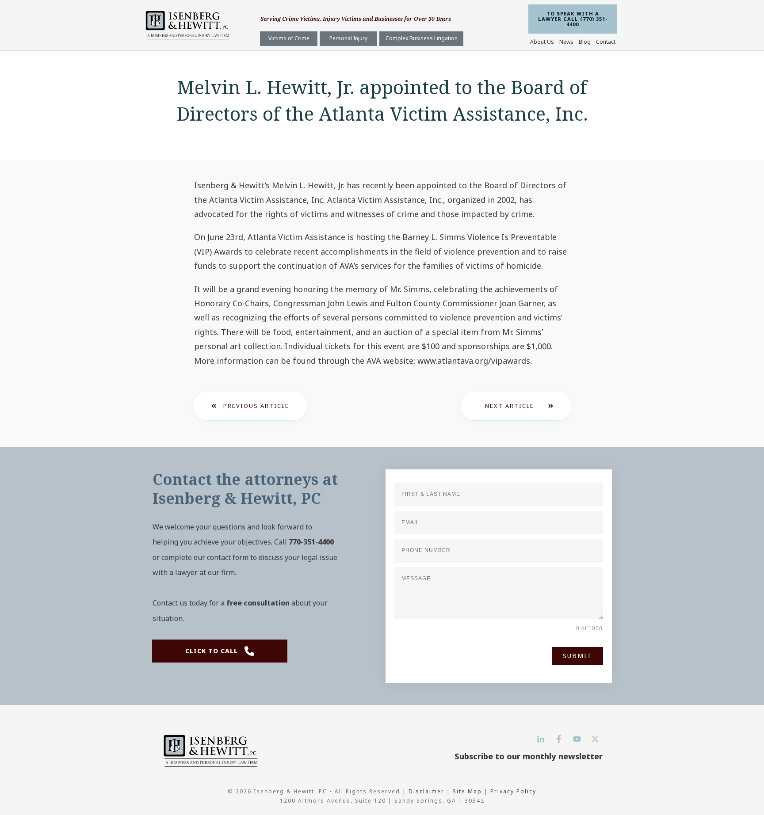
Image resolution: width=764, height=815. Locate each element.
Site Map (467, 791)
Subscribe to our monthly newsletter (529, 756)
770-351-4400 (311, 542)
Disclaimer (428, 791)
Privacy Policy (513, 791)
